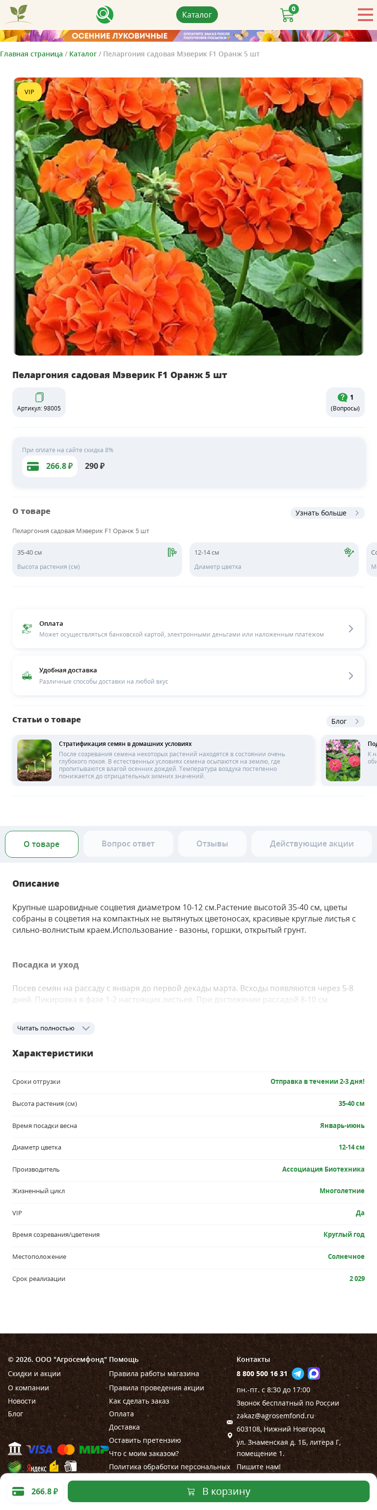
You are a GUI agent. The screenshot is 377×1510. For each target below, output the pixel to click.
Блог (339, 721)
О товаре (41, 844)
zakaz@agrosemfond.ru (275, 1415)
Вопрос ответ (128, 843)
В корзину (226, 1491)
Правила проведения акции (156, 1387)
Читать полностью (46, 1028)
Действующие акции (312, 843)
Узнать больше (321, 512)
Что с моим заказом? (144, 1453)
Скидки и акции (34, 1373)
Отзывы (212, 843)
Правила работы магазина (154, 1373)
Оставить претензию (145, 1440)
